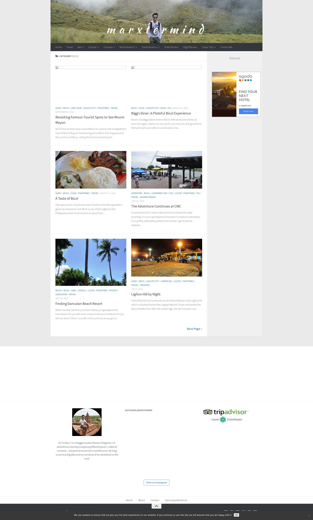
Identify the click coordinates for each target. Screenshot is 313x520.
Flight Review (190, 47)
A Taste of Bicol (66, 198)
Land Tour (76, 108)
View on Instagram (156, 482)
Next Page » (194, 329)
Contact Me (226, 47)
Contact (155, 500)
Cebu (73, 290)
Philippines (103, 108)
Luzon (178, 193)
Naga (163, 108)
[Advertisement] (235, 182)
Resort (113, 290)
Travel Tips (207, 47)
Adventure (136, 193)
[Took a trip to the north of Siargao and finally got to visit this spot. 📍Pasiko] (156, 423)
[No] (309, 515)
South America (149, 47)
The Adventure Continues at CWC (156, 206)
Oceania (108, 47)
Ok (236, 515)
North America (127, 47)
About (141, 500)
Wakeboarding (148, 197)
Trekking (144, 285)
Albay (58, 108)
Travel (69, 47)
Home (58, 47)
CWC (171, 193)
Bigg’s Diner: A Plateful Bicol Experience (161, 113)
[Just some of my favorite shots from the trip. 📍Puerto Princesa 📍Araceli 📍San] (135, 466)
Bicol (66, 108)
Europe (93, 47)
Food (141, 108)
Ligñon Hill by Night (146, 294)
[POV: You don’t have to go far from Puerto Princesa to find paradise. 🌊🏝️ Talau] (177, 466)
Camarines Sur (159, 193)
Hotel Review (171, 47)
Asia (80, 47)
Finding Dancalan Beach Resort (78, 303)
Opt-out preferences (176, 500)
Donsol (82, 290)
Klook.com (234, 57)
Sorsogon (61, 294)
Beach (58, 290)
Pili (169, 108)
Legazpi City (89, 108)
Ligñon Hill (166, 281)
